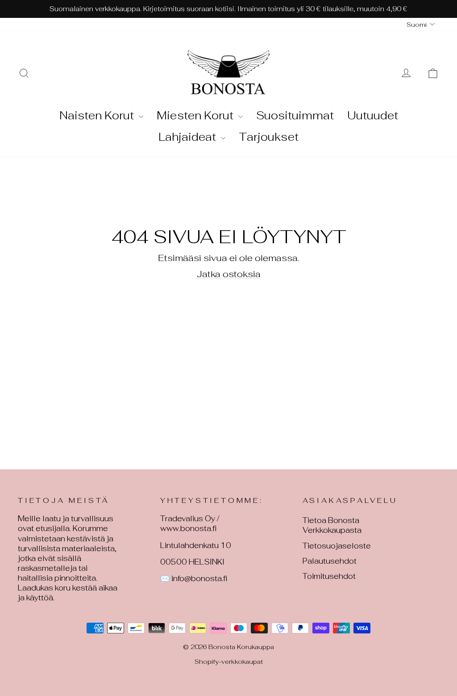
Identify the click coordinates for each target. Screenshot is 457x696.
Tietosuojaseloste (337, 546)
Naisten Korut (98, 115)
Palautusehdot (330, 561)
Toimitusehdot (329, 576)
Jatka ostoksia (229, 274)
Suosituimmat (295, 115)
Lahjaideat (188, 137)
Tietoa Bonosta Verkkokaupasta (332, 525)
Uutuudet (372, 115)
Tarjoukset (269, 137)
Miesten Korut (196, 115)
